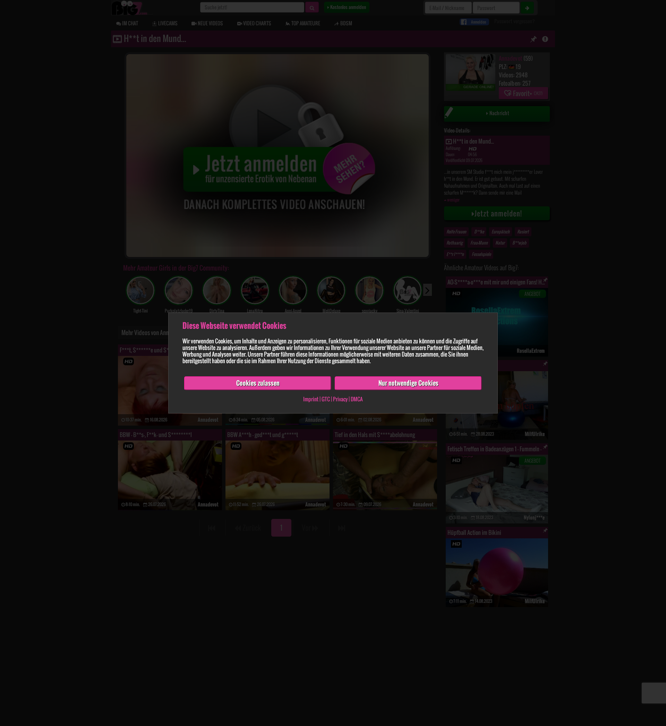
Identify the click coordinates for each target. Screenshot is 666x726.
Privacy (340, 399)
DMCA (357, 399)
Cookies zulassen (258, 382)
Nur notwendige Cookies (408, 382)
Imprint (310, 399)
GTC (326, 399)
